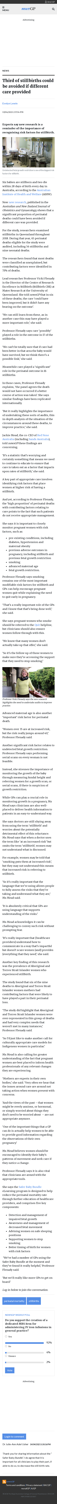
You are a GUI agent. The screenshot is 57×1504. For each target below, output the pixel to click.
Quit (37, 624)
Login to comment (14, 1436)
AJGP (33, 1488)
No (9, 1346)
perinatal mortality (14, 1300)
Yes (10, 1336)
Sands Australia (39, 439)
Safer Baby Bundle (30, 1186)
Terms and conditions (15, 1485)
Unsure (12, 1356)
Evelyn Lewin (10, 103)
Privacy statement (34, 1485)
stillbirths (34, 1300)
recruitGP (25, 1488)
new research (17, 202)
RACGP (47, 1485)
